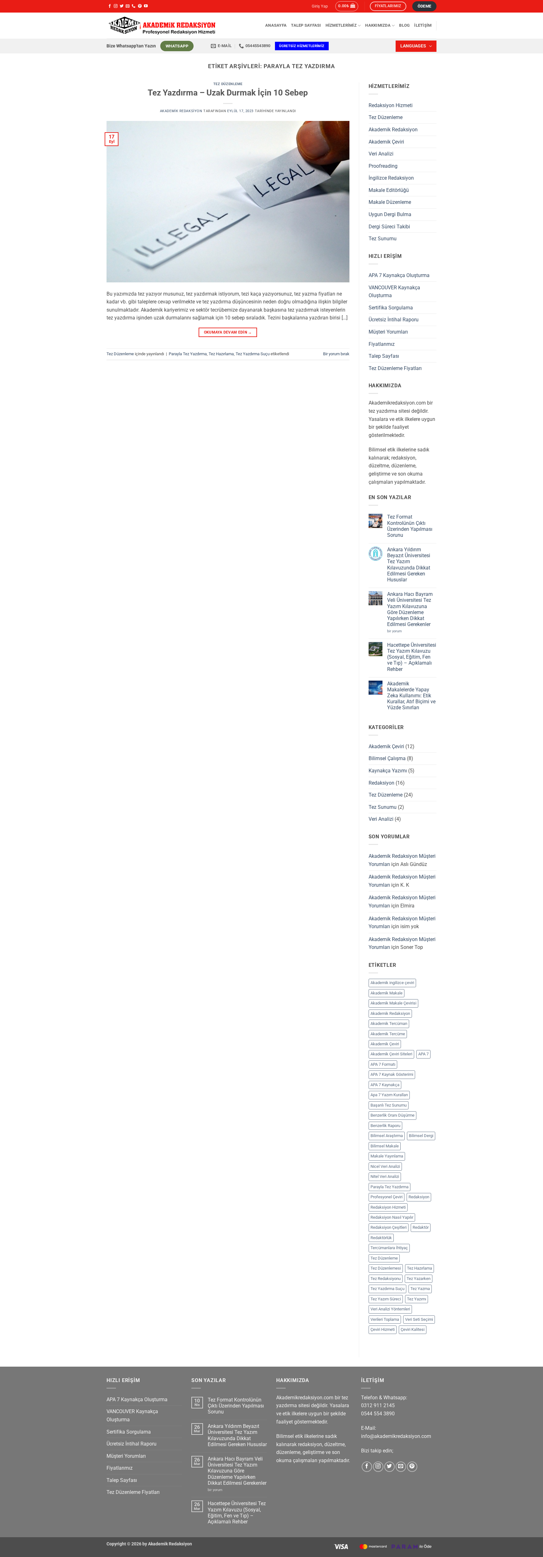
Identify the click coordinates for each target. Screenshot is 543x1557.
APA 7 (423, 1054)
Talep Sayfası (306, 25)
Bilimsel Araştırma (386, 1135)
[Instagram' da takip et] (116, 6)
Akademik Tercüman (388, 1023)
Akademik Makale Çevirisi (393, 1003)
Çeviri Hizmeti (382, 1329)
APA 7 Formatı (382, 1064)
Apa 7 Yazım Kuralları (389, 1094)
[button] (346, 6)
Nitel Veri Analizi (384, 1176)
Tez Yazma (420, 1288)
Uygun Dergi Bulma (390, 214)
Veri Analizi (381, 154)
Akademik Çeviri (386, 142)
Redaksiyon (381, 783)
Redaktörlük (381, 1237)
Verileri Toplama (384, 1319)
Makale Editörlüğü (389, 190)
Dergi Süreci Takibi (389, 227)
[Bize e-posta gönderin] (127, 6)
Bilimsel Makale (384, 1146)
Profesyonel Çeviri (386, 1197)
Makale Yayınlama (386, 1156)
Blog (404, 25)
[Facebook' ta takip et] (110, 6)
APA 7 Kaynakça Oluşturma (399, 275)
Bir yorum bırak (336, 353)
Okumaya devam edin (228, 332)
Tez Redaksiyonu (385, 1278)
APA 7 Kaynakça (384, 1084)
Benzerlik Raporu (385, 1125)
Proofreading (383, 166)
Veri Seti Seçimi (419, 1319)
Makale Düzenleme (390, 202)
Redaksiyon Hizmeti (391, 105)
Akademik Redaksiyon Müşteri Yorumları (402, 860)
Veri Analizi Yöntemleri (390, 1309)
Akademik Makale (386, 993)
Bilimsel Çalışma (387, 758)
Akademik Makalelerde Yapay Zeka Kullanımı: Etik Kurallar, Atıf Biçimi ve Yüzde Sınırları (411, 696)
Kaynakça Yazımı (388, 771)
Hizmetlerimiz (341, 25)
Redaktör (421, 1227)
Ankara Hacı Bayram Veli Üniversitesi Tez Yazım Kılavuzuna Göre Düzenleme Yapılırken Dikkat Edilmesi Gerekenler (410, 609)
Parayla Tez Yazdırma (188, 353)
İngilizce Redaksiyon (391, 178)
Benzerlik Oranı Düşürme (392, 1115)
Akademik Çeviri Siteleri (391, 1054)
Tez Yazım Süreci (385, 1299)
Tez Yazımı (416, 1299)
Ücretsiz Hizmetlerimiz (301, 46)
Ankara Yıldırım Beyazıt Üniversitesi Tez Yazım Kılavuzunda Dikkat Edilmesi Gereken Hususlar (408, 565)
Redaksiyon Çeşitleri (388, 1227)
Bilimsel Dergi (421, 1135)
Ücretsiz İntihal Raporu (394, 320)
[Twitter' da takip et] (121, 6)
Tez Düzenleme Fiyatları (395, 368)
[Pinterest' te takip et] (140, 6)
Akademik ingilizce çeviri (392, 982)
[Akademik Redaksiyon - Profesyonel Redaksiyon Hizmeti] (162, 25)
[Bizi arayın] (133, 6)
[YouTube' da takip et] (146, 6)
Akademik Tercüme (387, 1034)
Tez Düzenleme (228, 84)
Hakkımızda (378, 25)
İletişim (422, 25)
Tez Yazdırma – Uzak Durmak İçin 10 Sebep (228, 92)
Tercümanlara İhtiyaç (389, 1247)
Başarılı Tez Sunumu (388, 1105)
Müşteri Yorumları (388, 332)
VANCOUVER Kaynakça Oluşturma (394, 292)
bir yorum (396, 631)
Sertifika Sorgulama (391, 308)
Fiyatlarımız (382, 344)
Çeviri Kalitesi (413, 1329)
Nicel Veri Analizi (385, 1166)
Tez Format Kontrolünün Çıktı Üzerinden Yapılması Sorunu (409, 526)
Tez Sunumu (383, 239)
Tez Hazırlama (221, 353)
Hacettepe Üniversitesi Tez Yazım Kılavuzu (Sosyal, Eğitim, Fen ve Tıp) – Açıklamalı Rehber (411, 657)
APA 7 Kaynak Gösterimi (391, 1074)
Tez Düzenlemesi (385, 1268)
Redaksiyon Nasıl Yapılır (391, 1217)
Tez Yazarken (419, 1278)
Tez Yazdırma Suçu (253, 353)
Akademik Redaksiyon (181, 111)
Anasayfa (276, 25)
